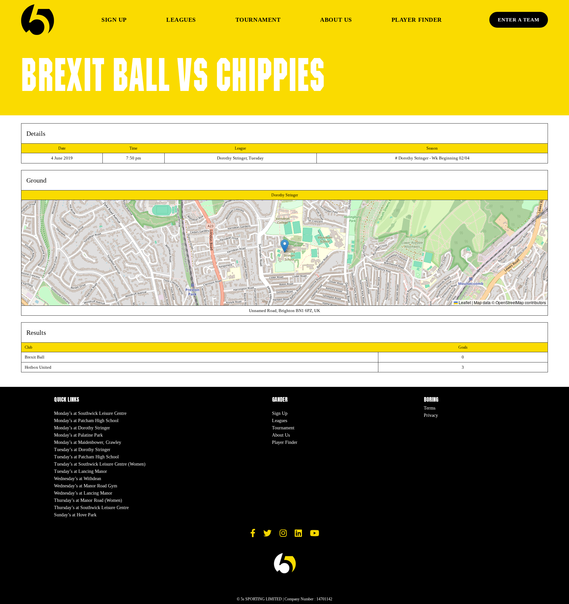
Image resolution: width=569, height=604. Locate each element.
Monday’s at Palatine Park (78, 435)
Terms (429, 408)
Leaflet (464, 302)
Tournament (258, 19)
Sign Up (114, 19)
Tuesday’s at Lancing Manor (80, 471)
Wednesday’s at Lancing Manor (83, 493)
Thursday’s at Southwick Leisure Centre (91, 507)
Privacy (431, 415)
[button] (285, 246)
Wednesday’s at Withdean (77, 478)
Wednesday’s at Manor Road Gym (85, 485)
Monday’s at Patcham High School (86, 420)
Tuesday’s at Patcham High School (86, 456)
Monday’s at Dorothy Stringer (82, 427)
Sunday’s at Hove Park (75, 514)
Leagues (181, 19)
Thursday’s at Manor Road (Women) (88, 500)
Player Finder (417, 19)
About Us (336, 19)
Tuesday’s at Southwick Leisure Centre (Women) (100, 464)
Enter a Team (518, 19)
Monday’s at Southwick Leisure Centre (90, 413)
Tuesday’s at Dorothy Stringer (82, 449)
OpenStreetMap (510, 302)
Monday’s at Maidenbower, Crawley (87, 442)
